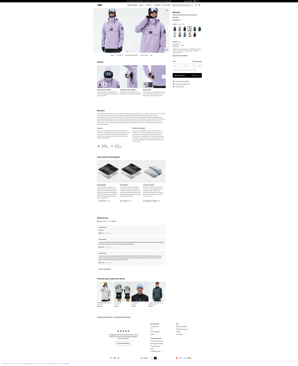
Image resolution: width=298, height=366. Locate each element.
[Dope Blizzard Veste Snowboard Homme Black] (185, 28)
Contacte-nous (155, 326)
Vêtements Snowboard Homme (122, 317)
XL (194, 65)
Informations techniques (131, 55)
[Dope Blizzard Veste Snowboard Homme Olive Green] (175, 28)
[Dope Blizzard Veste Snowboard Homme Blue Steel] (185, 34)
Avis (151, 55)
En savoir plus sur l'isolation (180, 55)
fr (155, 358)
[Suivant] (164, 77)
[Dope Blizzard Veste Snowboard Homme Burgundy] (195, 34)
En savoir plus (105, 147)
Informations (120, 55)
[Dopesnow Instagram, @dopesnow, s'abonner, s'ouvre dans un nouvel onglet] (115, 358)
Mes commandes (188, 1)
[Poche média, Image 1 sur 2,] (146, 84)
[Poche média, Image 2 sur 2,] (150, 84)
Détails (112, 55)
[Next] (168, 28)
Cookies (178, 331)
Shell (182, 45)
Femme (149, 5)
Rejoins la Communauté (157, 341)
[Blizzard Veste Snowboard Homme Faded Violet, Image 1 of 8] (112, 30)
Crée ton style (166, 5)
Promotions (157, 5)
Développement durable (157, 343)
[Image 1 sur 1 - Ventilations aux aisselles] (131, 76)
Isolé (175, 45)
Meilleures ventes (132, 5)
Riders (152, 348)
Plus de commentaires (105, 269)
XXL (200, 65)
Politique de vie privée (181, 329)
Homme (141, 5)
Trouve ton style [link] (167, 1)
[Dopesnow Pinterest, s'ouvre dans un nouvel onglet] (118, 358)
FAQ (152, 329)
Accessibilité (179, 334)
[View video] (150, 30)
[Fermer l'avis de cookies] (294, 363)
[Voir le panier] (199, 5)
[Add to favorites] (166, 10)
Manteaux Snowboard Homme (105, 317)
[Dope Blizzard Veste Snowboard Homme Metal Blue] (195, 28)
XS (174, 65)
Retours (153, 334)
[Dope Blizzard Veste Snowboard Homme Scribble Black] (180, 28)
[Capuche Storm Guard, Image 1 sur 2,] (100, 84)
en (152, 358)
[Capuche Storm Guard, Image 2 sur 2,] (104, 84)
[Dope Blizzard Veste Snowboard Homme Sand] (190, 34)
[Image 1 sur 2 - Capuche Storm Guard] (108, 76)
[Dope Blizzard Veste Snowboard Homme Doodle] (180, 34)
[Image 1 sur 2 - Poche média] (154, 76)
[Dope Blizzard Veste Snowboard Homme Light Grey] (175, 34)
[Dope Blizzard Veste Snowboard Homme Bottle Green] (200, 28)
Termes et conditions (181, 326)
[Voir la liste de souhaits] (195, 5)
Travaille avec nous (155, 351)
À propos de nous (155, 346)
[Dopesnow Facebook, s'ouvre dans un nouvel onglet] (111, 358)
